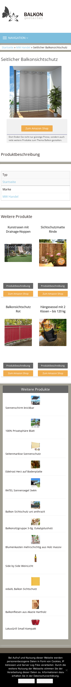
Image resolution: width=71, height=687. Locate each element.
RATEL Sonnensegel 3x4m (21, 490)
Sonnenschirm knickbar (19, 407)
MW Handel (23, 47)
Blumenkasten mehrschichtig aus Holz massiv (33, 547)
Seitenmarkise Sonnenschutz (23, 453)
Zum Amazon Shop (36, 128)
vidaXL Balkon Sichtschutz (21, 589)
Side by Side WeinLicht (19, 566)
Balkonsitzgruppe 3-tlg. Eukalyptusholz (29, 528)
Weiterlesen (45, 681)
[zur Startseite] (35, 15)
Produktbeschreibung (18, 286)
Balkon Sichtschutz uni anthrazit (25, 511)
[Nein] (66, 670)
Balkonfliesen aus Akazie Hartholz (25, 612)
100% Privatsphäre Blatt (20, 430)
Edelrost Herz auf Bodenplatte (23, 471)
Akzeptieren (26, 681)
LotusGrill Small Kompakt (20, 628)
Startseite (7, 47)
